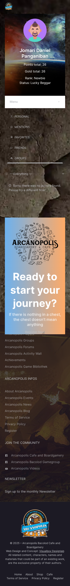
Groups (20, 158)
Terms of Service (17, 418)
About (29, 574)
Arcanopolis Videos (25, 468)
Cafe (50, 574)
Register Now (35, 332)
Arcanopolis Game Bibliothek (26, 367)
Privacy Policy (15, 424)
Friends (20, 147)
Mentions (22, 127)
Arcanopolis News (18, 404)
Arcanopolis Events (19, 398)
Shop (40, 574)
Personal (22, 116)
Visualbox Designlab (51, 551)
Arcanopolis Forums (19, 347)
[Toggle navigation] (62, 6)
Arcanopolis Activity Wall (23, 353)
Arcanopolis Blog (17, 411)
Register (11, 431)
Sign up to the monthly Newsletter (30, 492)
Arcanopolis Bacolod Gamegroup (35, 462)
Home (18, 574)
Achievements (15, 360)
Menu (14, 102)
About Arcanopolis (18, 391)
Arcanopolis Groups (19, 340)
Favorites (22, 137)
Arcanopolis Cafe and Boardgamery (37, 455)
